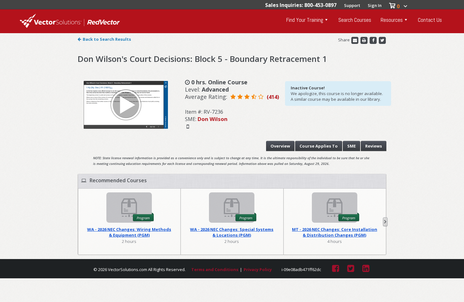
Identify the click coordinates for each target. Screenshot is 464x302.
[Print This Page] (364, 40)
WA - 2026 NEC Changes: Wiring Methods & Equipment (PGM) (129, 232)
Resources (392, 19)
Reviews (373, 146)
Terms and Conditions (214, 269)
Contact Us (430, 19)
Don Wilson (213, 119)
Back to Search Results (107, 39)
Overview (280, 146)
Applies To (319, 146)
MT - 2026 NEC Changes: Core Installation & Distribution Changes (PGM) (334, 232)
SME (351, 146)
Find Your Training (304, 19)
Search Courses (354, 19)
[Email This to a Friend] (355, 40)
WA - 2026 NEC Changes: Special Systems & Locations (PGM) (231, 232)
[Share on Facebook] (373, 40)
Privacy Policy (258, 269)
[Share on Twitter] (382, 40)
